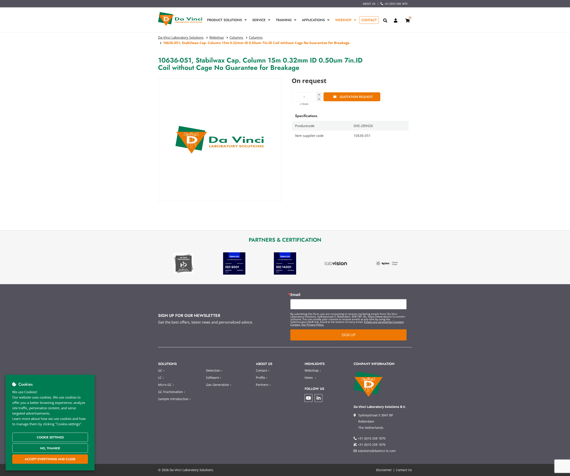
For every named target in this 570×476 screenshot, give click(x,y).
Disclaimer (384, 470)
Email (295, 294)
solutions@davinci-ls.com (377, 451)
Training (284, 20)
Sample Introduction (173, 399)
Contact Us (404, 470)
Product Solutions (224, 20)
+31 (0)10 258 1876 (371, 444)
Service (259, 20)
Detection (213, 370)
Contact (369, 20)
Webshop (343, 20)
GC (160, 370)
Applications (313, 20)
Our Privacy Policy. (312, 324)
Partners (262, 385)
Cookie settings (50, 437)
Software (212, 377)
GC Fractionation (170, 392)
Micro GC (165, 385)
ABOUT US (369, 4)
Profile (260, 377)
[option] (183, 263)
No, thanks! (50, 448)
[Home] (180, 19)
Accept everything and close (50, 459)
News (309, 377)
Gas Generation (217, 385)
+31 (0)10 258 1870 (395, 4)
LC (160, 377)
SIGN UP (349, 334)
